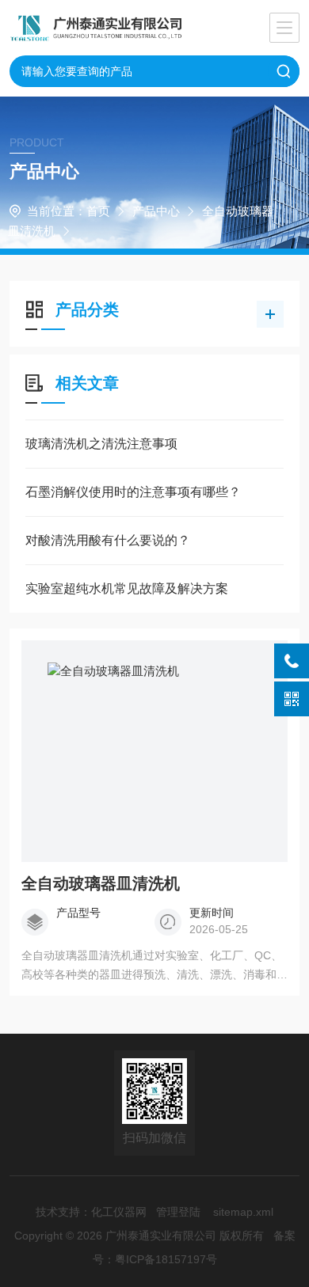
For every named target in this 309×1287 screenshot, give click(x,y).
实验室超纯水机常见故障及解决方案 (126, 588)
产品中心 (156, 211)
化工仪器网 (119, 1211)
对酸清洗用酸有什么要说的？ (107, 540)
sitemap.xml (243, 1211)
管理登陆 (178, 1211)
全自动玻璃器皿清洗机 (100, 883)
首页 (98, 211)
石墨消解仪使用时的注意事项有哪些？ (133, 492)
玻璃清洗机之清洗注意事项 (101, 443)
